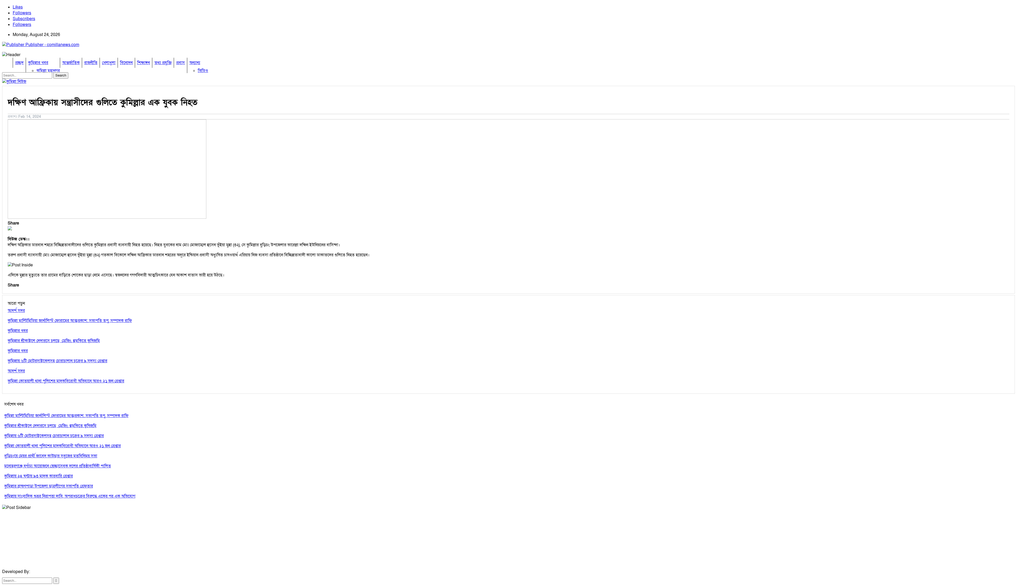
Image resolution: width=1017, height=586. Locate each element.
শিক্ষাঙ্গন (143, 63)
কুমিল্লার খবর (38, 63)
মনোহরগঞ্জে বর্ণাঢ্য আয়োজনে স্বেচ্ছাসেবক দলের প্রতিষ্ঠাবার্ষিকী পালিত (57, 466)
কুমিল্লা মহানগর (48, 71)
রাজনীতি (90, 63)
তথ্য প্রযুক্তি (163, 63)
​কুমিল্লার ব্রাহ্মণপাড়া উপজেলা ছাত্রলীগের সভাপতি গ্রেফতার (48, 486)
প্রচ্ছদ (19, 63)
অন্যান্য (194, 63)
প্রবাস (180, 63)
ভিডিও (203, 71)
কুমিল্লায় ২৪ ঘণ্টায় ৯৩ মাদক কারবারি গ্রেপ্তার (38, 476)
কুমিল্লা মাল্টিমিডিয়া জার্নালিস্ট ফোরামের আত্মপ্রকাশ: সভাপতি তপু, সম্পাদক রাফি (66, 416)
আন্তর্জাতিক (71, 63)
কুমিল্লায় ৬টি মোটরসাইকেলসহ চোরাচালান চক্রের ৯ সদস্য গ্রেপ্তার (54, 436)
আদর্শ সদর (16, 311)
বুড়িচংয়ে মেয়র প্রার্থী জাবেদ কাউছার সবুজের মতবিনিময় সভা (50, 456)
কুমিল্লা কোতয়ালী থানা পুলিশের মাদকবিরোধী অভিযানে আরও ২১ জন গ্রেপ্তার (62, 446)
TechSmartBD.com (48, 572)
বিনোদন (126, 63)
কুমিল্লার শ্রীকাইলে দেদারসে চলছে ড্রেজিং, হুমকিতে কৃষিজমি (50, 426)
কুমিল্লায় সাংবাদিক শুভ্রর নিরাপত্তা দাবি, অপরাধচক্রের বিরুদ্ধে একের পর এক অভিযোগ (69, 496)
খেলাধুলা (108, 63)
